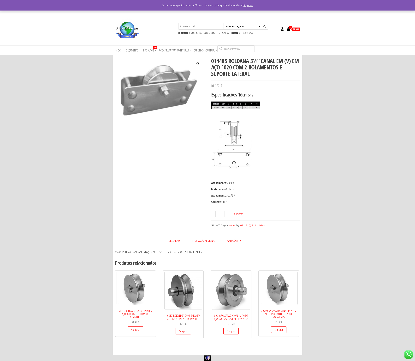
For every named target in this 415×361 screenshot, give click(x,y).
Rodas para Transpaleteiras (174, 50)
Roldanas (232, 225)
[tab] (177, 241)
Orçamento (132, 50)
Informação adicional (203, 241)
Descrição (174, 241)
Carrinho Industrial (204, 50)
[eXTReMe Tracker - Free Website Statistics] (207, 357)
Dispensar (248, 5)
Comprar (238, 214)
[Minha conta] (282, 29)
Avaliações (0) (234, 241)
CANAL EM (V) (245, 225)
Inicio (118, 50)
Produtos (149, 49)
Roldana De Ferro (259, 225)
